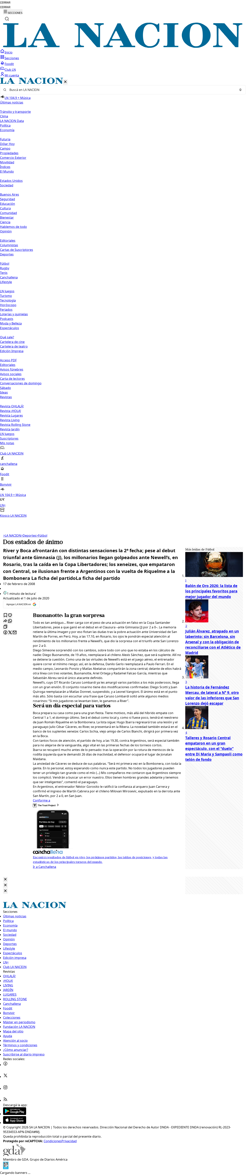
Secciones (12, 58)
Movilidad (7, 162)
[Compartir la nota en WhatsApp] (10, 621)
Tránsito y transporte (15, 112)
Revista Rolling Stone (15, 425)
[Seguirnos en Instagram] (5, 1088)
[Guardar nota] (5, 615)
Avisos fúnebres (11, 369)
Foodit (9, 64)
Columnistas (9, 245)
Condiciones (53, 1141)
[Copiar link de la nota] (5, 627)
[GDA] (14, 1155)
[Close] (5, 879)
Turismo (6, 296)
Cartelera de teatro (14, 346)
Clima (4, 116)
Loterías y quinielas (14, 314)
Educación (7, 204)
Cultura (5, 208)
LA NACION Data (12, 121)
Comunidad (8, 213)
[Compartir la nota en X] (10, 632)
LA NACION (12, 535)
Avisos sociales (11, 374)
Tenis (3, 273)
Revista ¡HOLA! (10, 411)
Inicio (8, 52)
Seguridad (7, 199)
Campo (5, 148)
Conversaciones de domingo (21, 383)
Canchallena (9, 277)
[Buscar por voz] (240, 90)
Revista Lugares (11, 415)
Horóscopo (8, 305)
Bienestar (7, 217)
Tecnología (8, 300)
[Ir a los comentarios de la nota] (10, 615)
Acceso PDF (8, 360)
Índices (5, 167)
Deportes (28, 535)
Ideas (4, 392)
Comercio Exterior (13, 158)
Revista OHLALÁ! (12, 406)
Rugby (4, 268)
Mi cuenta (12, 75)
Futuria (5, 139)
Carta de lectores (12, 379)
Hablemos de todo (13, 227)
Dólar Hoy (7, 144)
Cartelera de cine (12, 342)
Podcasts (6, 319)
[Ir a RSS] (5, 1100)
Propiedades (9, 153)
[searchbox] (121, 89)
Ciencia (5, 222)
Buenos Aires (9, 194)
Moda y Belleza (11, 323)
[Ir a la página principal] (123, 46)
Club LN (10, 70)
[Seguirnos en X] (5, 1076)
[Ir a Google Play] (14, 1114)
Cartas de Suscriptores (16, 250)
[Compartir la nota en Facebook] (5, 632)
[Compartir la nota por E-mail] (14, 632)
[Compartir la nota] (5, 621)
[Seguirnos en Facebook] (5, 1065)
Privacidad (69, 1141)
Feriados (6, 309)
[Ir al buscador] (7, 19)
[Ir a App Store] (14, 1123)
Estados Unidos (11, 181)
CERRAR (5, 2)
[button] (123, 298)
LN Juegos (7, 291)
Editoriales (7, 240)
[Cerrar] (65, 82)
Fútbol (4, 263)
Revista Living (10, 420)
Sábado (5, 388)
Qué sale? (7, 337)
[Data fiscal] (5, 1168)
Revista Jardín (10, 429)
